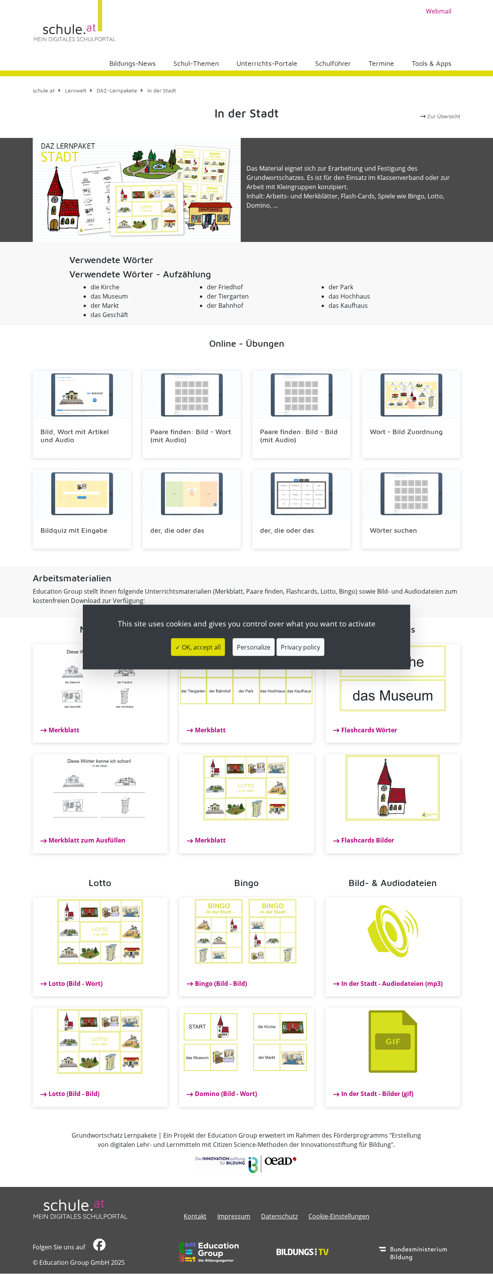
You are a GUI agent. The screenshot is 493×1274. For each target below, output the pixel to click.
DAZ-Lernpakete (117, 90)
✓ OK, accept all (198, 647)
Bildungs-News (132, 63)
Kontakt (195, 1216)
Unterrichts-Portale (266, 63)
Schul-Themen (196, 63)
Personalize (253, 647)
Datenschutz (279, 1216)
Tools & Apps (431, 63)
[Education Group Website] (209, 1252)
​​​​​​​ (98, 1247)
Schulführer (333, 63)
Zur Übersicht (443, 116)
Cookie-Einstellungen (339, 1216)
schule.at (44, 90)
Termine (381, 63)
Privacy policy (300, 647)
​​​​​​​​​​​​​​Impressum (233, 1216)
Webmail (438, 11)
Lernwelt (75, 90)
